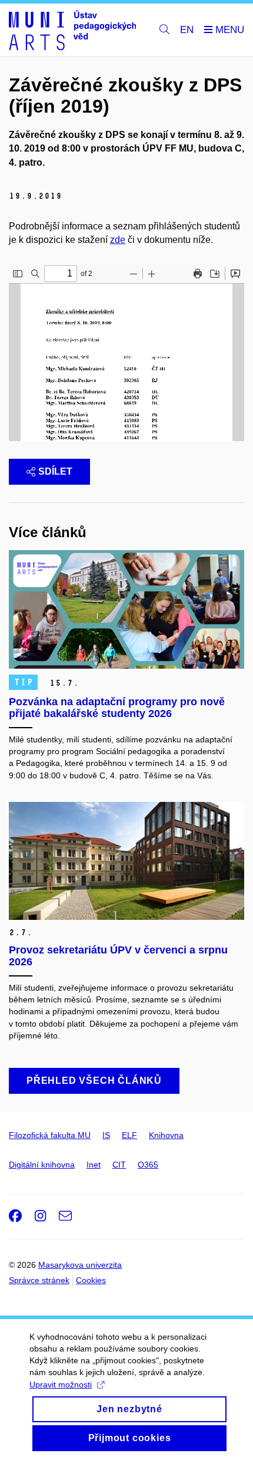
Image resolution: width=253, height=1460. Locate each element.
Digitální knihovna (42, 1164)
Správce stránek (39, 1280)
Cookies (91, 1280)
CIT (119, 1164)
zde (117, 240)
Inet (93, 1164)
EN (187, 29)
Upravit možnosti (60, 1384)
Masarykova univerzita (80, 1265)
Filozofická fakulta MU (50, 1135)
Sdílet (55, 471)
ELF (129, 1135)
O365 (148, 1164)
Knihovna (166, 1135)
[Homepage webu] (72, 30)
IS (106, 1135)
